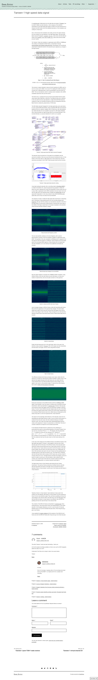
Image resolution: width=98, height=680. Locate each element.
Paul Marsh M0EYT (61, 186)
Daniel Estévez (7, 4)
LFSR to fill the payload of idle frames (46, 384)
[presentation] (59, 429)
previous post (36, 23)
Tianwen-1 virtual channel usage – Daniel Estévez (46, 580)
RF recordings (76, 4)
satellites (60, 526)
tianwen (64, 526)
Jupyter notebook (44, 513)
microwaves (55, 526)
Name (33, 620)
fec (61, 525)
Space (65, 523)
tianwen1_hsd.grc (48, 35)
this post (46, 346)
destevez (35, 525)
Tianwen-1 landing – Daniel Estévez (43, 596)
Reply (33, 557)
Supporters (91, 4)
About (59, 4)
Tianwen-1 (62, 23)
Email (51, 620)
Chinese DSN (58, 192)
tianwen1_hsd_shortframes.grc (45, 37)
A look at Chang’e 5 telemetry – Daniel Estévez (46, 584)
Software (61, 523)
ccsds (58, 525)
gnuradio (64, 525)
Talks (69, 4)
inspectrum (34, 201)
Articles (65, 4)
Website (34, 627)
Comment (34, 606)
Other (83, 4)
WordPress (81, 674)
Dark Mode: (93, 678)
